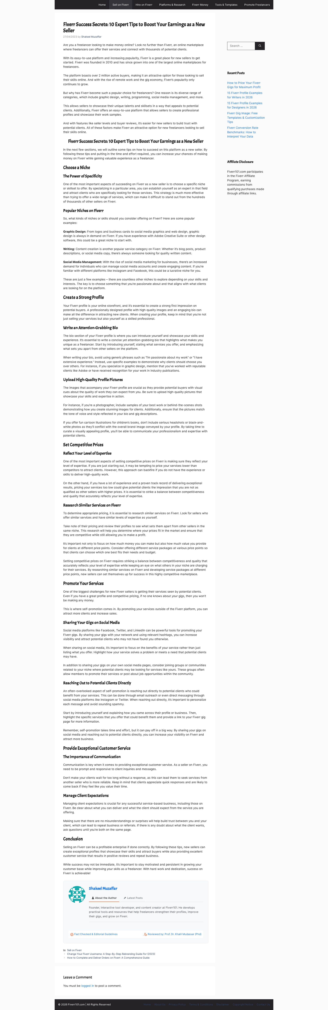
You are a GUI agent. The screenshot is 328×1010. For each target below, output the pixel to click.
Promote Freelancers (257, 4)
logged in (87, 985)
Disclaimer (222, 1004)
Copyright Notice (243, 1004)
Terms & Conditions (201, 1004)
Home (102, 4)
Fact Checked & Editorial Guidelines (96, 934)
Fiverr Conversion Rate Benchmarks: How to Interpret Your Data (242, 132)
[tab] (104, 898)
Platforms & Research (172, 4)
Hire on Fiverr (144, 4)
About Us (159, 1004)
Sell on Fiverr (121, 4)
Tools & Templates (226, 4)
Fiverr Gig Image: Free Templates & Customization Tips (246, 118)
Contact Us (263, 1004)
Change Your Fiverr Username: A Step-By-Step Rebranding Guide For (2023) (111, 953)
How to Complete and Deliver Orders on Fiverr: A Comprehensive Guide (108, 957)
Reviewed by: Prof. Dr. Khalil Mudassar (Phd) (174, 934)
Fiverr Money (200, 4)
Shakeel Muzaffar (103, 888)
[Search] (260, 46)
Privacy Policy (177, 1004)
